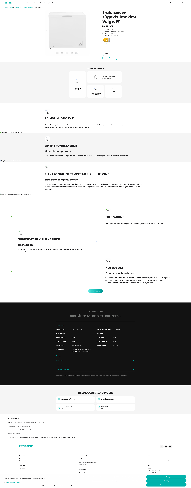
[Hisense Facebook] (162, 446)
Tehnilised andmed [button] (62, 369)
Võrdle (106, 53)
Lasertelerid (26, 3)
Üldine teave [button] (60, 325)
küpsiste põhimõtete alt (97, 481)
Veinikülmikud (82, 464)
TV (19, 459)
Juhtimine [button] (59, 360)
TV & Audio (17, 3)
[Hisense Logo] (8, 3)
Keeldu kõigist (166, 481)
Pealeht (5, 7)
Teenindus (150, 468)
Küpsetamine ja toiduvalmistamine (88, 462)
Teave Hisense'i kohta (153, 459)
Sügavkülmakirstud (28, 7)
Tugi (181, 3)
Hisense (150, 456)
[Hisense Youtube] (170, 446)
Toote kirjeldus (105, 43)
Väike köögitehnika (48, 3)
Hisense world (174, 3)
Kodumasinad (36, 3)
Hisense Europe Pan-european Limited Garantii (160, 461)
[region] (67, 30)
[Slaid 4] (72, 53)
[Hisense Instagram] (166, 446)
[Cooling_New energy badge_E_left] (106, 41)
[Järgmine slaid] (87, 30)
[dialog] (95, 481)
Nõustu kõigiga (166, 477)
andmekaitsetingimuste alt (13, 482)
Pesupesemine (83, 461)
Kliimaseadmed (83, 472)
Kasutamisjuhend (152, 472)
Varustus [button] (59, 365)
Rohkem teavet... (95, 291)
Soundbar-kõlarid (23, 461)
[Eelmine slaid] (47, 30)
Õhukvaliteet (60, 3)
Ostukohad (110, 58)
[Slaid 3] (67, 53)
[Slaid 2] (62, 53)
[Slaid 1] (57, 53)
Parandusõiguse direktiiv (154, 470)
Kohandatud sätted (166, 485)
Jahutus (11, 7)
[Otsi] (186, 3)
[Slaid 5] (77, 53)
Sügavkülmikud (18, 7)
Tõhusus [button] (58, 356)
